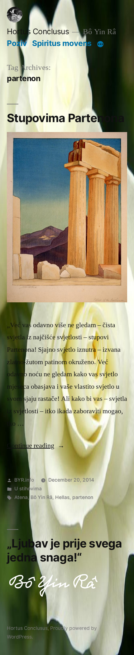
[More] (100, 44)
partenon (82, 497)
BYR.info (24, 480)
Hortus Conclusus (38, 31)
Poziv (17, 43)
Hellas (62, 497)
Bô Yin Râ (41, 497)
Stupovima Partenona (65, 118)
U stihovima (28, 489)
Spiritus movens (62, 43)
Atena (21, 497)
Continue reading (36, 445)
